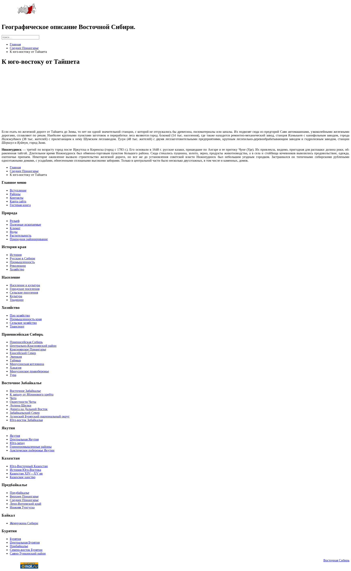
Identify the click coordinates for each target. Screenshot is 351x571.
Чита (13, 398)
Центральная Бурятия (25, 542)
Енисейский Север (23, 353)
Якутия (15, 435)
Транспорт (17, 326)
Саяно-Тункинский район (28, 553)
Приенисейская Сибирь (26, 342)
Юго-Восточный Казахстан (29, 466)
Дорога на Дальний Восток (29, 409)
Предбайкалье (19, 492)
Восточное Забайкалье (25, 391)
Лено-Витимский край (25, 503)
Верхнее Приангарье (24, 496)
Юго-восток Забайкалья (26, 420)
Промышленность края (26, 319)
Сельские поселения (24, 292)
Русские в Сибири (22, 258)
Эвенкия (16, 356)
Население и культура (25, 285)
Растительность (20, 235)
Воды (13, 232)
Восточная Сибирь (336, 560)
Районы (15, 194)
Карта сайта (18, 201)
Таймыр (15, 360)
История (16, 254)
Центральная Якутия (24, 439)
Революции (18, 265)
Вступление (18, 190)
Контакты (16, 197)
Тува (13, 375)
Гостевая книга (20, 205)
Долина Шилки (20, 405)
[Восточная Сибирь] (27, 13)
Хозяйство (17, 269)
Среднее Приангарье (24, 48)
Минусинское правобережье (29, 371)
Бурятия (15, 539)
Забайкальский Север (25, 412)
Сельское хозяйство (23, 322)
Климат (15, 228)
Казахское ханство (22, 477)
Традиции (17, 300)
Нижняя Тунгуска (22, 507)
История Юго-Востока (25, 470)
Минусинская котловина (27, 364)
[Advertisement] (123, 98)
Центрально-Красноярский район (33, 345)
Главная (15, 44)
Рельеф (15, 221)
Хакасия (15, 367)
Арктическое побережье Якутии (32, 450)
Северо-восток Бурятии (26, 550)
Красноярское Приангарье (28, 349)
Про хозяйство (20, 315)
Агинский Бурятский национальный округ (40, 416)
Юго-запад (17, 443)
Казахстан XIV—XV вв (26, 473)
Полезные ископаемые (25, 224)
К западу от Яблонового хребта (31, 394)
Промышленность (22, 262)
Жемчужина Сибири (24, 523)
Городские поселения (24, 289)
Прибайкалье (19, 546)
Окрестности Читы (23, 401)
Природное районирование (29, 239)
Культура (16, 296)
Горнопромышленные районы (31, 446)
